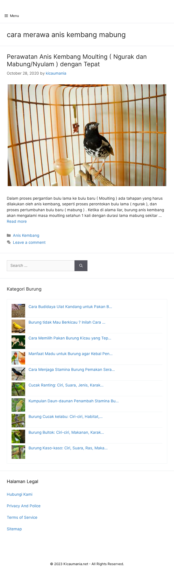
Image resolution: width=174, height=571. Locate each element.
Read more (17, 221)
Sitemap (14, 529)
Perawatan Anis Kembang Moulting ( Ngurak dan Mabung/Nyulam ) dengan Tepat (77, 60)
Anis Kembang (26, 235)
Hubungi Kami (19, 494)
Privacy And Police (24, 506)
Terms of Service (22, 517)
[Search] (81, 265)
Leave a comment (29, 242)
